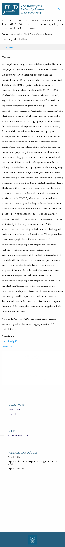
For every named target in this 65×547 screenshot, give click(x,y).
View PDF (7, 346)
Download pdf (9, 341)
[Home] (22, 8)
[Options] (3, 47)
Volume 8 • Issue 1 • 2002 (18, 435)
